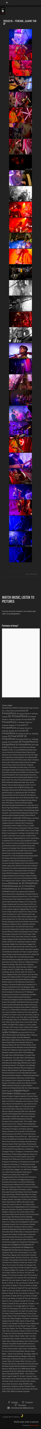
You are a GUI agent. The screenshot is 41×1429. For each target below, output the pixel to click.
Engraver (21, 891)
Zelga (20, 1384)
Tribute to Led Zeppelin (10, 1323)
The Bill (21, 1268)
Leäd (30, 1014)
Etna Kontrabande (18, 894)
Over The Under (26, 1121)
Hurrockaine (29, 949)
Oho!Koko (32, 1111)
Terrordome (6, 1262)
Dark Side (10, 850)
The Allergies (28, 1265)
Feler (35, 902)
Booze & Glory (26, 805)
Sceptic (31, 1202)
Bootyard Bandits (15, 805)
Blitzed (34, 800)
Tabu (34, 1252)
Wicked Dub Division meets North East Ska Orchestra (20, 1364)
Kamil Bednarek (7, 979)
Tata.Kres (19, 1257)
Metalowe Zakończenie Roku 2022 (23, 1050)
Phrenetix (28, 1139)
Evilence (35, 894)
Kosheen (21, 999)
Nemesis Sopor (32, 1096)
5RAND (15, 708)
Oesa (27, 1111)
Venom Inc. (31, 1343)
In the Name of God (16, 962)
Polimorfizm (29, 1151)
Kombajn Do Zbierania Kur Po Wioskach (20, 992)
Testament (16, 1262)
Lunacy (34, 1030)
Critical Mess (34, 838)
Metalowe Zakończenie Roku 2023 (14, 1052)
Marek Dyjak (6, 1042)
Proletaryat (24, 1164)
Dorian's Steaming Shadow (18, 870)
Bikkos (33, 792)
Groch (31, 932)
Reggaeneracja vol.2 (26, 1179)
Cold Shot (11, 836)
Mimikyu (11, 1068)
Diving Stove (27, 865)
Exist (3, 896)
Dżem (19, 878)
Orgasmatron (6, 1119)
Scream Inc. (18, 1204)
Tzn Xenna (35, 1331)
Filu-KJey (16, 907)
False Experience (19, 899)
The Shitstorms (32, 1308)
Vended (19, 1343)
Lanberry (13, 1012)
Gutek (34, 934)
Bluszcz (12, 803)
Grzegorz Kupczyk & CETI (14, 934)
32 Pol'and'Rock (23, 744)
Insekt (31, 959)
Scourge (11, 1204)
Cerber (4, 828)
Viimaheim (21, 1346)
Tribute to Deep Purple (27, 1321)
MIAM (23, 1063)
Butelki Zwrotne (25, 815)
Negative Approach (20, 1096)
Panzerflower (6, 1129)
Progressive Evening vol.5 (11, 1162)
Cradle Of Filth (31, 836)
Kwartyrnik (16, 1007)
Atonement (32, 775)
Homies (4, 947)
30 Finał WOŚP (13, 742)
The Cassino (20, 1270)
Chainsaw (14, 828)
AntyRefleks (13, 767)
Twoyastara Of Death (30, 1328)
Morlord (26, 1075)
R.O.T (27, 1174)
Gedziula (9, 919)
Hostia (27, 947)
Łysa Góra (21, 1032)
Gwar (17, 936)
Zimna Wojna (6, 1389)
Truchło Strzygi (20, 1326)
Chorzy (26, 830)
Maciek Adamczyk (13, 1035)
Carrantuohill (6, 825)
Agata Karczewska (12, 757)
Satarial (34, 1199)
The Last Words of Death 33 (18, 1301)
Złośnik (35, 1389)
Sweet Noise (6, 1242)
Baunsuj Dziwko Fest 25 (27, 785)
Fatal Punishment (12, 902)
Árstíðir (23, 772)
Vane (26, 1341)
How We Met (10, 949)
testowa (30, 1262)
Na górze (10, 1091)
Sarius (29, 1199)
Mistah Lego (18, 1070)
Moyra (33, 1078)
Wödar (28, 1369)
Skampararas (13, 1219)
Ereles (4, 894)
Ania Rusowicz (7, 765)
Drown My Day (20, 876)
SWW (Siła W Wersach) (22, 1250)
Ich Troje (23, 952)
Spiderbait (5, 1229)
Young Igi (28, 1376)
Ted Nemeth (23, 1260)
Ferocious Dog (21, 904)
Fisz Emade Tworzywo (27, 907)
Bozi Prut (35, 805)
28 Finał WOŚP (20, 731)
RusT (35, 1197)
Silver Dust (29, 1214)
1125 (20, 747)
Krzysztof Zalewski (12, 1005)
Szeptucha (5, 1252)
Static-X (22, 1232)
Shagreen (5, 1212)
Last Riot (5, 1014)
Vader (34, 1339)
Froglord (20, 912)
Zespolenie (15, 1386)
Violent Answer (13, 1348)
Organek (32, 1116)
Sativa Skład (6, 1202)
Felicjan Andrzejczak (9, 904)
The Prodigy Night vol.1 (21, 1306)
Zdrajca (33, 1381)
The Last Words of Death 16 (26, 1283)
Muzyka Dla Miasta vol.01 (26, 1080)
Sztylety (25, 1252)
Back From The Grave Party (12, 780)
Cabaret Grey (6, 820)
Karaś (28, 982)
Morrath (31, 1075)
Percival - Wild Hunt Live (30, 1136)
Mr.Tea (4, 1080)
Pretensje (5, 1159)
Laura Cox (20, 1014)
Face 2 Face (28, 896)
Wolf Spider (29, 1371)
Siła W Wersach (20, 1214)
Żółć (8, 1391)
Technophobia (14, 1260)
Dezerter (11, 863)
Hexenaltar (5, 944)
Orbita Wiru (16, 1116)
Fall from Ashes (7, 899)
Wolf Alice (13, 1371)
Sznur (16, 1252)
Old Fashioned (24, 1114)
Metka (15, 1063)
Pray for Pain (30, 1156)
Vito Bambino (32, 1348)
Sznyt (20, 1252)
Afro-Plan (27, 755)
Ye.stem (22, 1376)
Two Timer (18, 1328)
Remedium (5, 1182)
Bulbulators (25, 813)
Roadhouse (12, 1187)
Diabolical (18, 863)
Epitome (32, 891)
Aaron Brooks (30, 747)
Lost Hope (5, 1027)
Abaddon (5, 750)
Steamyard (28, 1232)
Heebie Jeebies (32, 939)
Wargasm (24, 1356)
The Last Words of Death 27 (26, 1293)
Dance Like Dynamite (19, 845)
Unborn (11, 1336)
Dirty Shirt (15, 865)
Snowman (25, 1224)
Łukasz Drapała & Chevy (23, 1030)
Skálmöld (5, 1219)
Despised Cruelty (8, 860)
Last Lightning (32, 1012)
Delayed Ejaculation (31, 856)
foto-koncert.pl (34, 1425)
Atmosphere (11, 775)
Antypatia (5, 767)
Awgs (8, 777)
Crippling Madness (19, 838)
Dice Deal (25, 863)
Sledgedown (25, 1222)
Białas (25, 790)
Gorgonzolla (14, 929)
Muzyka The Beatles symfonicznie (13, 1083)
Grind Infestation (23, 932)
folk (35, 909)
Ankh (14, 765)
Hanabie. (34, 936)
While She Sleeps (14, 1361)
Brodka (29, 808)
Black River (20, 798)
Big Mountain (20, 792)
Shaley (11, 1212)
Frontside (10, 914)
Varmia (35, 1341)
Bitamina (33, 795)
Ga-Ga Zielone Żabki (14, 916)
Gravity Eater (34, 929)
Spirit (24, 1229)
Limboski (31, 1019)
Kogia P (35, 989)
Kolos (4, 992)
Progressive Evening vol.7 (11, 1164)
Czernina (8, 843)
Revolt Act (28, 1184)
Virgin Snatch (22, 1348)
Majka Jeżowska (17, 1037)
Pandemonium (26, 1126)
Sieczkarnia (6, 1214)
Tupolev (12, 1328)
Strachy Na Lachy (21, 1237)
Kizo (19, 989)
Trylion (33, 1326)
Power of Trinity (15, 1156)
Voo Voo (5, 1351)
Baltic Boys (25, 782)
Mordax (12, 1075)
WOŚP (16, 1374)
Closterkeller (30, 833)
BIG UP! (27, 792)
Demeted (20, 858)
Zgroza (21, 1386)
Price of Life (25, 1159)
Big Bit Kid (5, 792)
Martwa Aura (15, 1042)
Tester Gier (24, 1262)
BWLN (33, 815)
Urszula (29, 1338)
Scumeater (26, 1204)
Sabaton (10, 1199)
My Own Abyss (27, 1088)
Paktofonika (31, 1124)
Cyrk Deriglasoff (25, 840)
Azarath (13, 777)
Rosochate (13, 1192)
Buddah (18, 813)
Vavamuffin (12, 1343)
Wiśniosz (5, 1369)
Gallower (29, 916)
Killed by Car (13, 989)
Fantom (27, 899)
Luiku (31, 1027)
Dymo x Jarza (12, 878)
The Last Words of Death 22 (14, 1288)
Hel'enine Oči (12, 942)
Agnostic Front (23, 757)
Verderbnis (5, 1346)
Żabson (8, 1379)
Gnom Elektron (24, 921)
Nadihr (4, 1091)
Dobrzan (34, 865)
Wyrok (4, 1376)
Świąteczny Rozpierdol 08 (12, 1247)
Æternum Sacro (7, 755)
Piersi (8, 1141)
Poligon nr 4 (21, 1151)
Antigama (30, 765)
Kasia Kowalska (26, 984)
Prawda (23, 1156)
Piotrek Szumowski (8, 1146)
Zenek (25, 1384)
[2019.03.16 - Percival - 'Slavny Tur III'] (20, 36)
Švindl (34, 1239)
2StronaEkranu (7, 708)
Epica (27, 891)
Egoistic (8, 880)
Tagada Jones (15, 1255)
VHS (11, 1346)
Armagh (13, 772)
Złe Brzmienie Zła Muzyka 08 (21, 1389)
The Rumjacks (13, 1308)
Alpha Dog (18, 762)
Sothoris (10, 1227)
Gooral (31, 926)
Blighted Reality (26, 800)
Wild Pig (17, 1366)
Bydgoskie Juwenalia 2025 (14, 818)
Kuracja (34, 1005)
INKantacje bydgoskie (15, 959)
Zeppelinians (6, 1386)
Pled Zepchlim (7, 1149)
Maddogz (22, 1035)
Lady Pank (31, 1010)
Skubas (27, 1219)
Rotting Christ (22, 1192)
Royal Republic (32, 1192)
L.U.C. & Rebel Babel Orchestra (16, 1010)
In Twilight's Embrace (30, 962)
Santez (24, 1199)
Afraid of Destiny (18, 755)
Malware (18, 1040)
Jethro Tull (24, 972)
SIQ (12, 1217)
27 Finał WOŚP (20, 725)
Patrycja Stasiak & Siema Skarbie (13, 1131)
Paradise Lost (16, 1129)
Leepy (34, 1014)
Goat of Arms (33, 921)
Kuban (21, 1005)
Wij (3, 1366)
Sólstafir (32, 1224)
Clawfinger (21, 833)
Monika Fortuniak (16, 1073)
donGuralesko (22, 868)
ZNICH (4, 1391)
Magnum (9, 1037)
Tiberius (10, 1316)
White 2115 (24, 1361)
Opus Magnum (7, 1116)
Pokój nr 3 (12, 1152)
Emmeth (11, 891)
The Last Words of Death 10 (19, 1280)
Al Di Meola (19, 760)
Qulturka (14, 1174)
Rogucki (16, 1189)
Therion (32, 1306)
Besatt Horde (13, 790)
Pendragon (10, 1136)
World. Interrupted (8, 1374)
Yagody (9, 1376)
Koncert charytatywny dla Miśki (25, 994)
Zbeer (28, 1381)
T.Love (30, 1252)
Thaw (4, 1265)
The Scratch (22, 1308)
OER (23, 1111)
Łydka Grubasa (9, 1032)
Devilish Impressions (21, 860)
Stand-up (36, 1229)
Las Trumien (12, 1014)
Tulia (3, 1328)
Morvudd (8, 1078)
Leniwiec (13, 1017)
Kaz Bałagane (25, 987)
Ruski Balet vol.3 (15, 1197)
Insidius (36, 959)
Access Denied (7, 752)
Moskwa (14, 1078)
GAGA (23, 916)
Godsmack (13, 924)
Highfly (12, 944)
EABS (35, 878)
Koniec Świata (7, 997)
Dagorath (35, 843)
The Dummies (33, 1275)
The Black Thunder (30, 1268)
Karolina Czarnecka (9, 984)
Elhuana (5, 883)
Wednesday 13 (7, 1359)
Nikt (10, 1101)
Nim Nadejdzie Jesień (19, 1101)
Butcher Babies (14, 815)
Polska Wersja (17, 1154)
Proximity (32, 1164)
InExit (32, 957)
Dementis (13, 858)
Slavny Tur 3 (34, 574)
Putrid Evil (12, 1172)
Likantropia (9, 1019)
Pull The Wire (21, 1167)
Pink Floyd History (20, 1144)
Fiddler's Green (7, 907)
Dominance (6, 868)
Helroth (33, 942)
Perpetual (21, 1139)
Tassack (12, 1257)
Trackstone (25, 1318)
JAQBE (17, 969)
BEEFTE (23, 787)
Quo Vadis (21, 1174)
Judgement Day (11, 974)
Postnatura (5, 1156)
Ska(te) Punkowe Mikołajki (23, 1217)
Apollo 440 (14, 770)
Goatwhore (5, 924)
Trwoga (28, 1326)
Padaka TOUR (22, 1124)
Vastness (5, 1343)
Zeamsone (14, 1384)
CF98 (9, 828)
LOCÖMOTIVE (12, 1025)
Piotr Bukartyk (31, 1144)
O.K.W (26, 1109)
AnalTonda (26, 762)
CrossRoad (6, 840)
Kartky (18, 984)
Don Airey (13, 868)
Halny (22, 936)
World (35, 1371)
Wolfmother (21, 1371)
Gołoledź (32, 924)
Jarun (22, 969)
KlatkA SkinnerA (26, 989)
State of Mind (14, 1232)
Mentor (14, 1047)
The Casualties (30, 1270)
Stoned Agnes (23, 1234)
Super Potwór (27, 1239)
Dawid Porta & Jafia (8, 853)
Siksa (12, 1214)
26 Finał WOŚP (26, 719)
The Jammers (18, 1278)
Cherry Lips (12, 830)
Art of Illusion (30, 772)
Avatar (4, 777)
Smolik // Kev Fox (16, 1224)
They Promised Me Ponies (19, 1313)
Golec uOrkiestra (23, 924)
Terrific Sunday (33, 1260)
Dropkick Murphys (8, 876)
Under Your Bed (30, 1336)
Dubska (4, 878)
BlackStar (27, 798)
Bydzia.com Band (33, 818)
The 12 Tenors (11, 1265)
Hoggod (29, 944)
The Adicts (19, 1265)
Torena (4, 1318)
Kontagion (13, 1000)
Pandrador (34, 1126)
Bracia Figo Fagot (8, 808)
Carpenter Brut (19, 823)
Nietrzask (35, 1099)
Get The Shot (16, 919)
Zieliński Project (29, 1386)
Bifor (34, 790)
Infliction (5, 959)
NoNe (29, 1104)
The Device (20, 1272)
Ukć (9, 1333)
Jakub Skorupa (21, 967)
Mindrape (17, 1068)
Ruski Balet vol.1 (26, 1194)
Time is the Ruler (32, 1316)
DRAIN (8, 873)
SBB (18, 1202)
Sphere (30, 1227)
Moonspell (32, 1073)
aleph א (29, 760)
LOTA (11, 1027)
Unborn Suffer (19, 1336)
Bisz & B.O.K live (15, 795)
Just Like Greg (32, 974)
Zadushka (19, 1379)
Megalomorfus (7, 1047)
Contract (23, 836)
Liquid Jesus (19, 1022)
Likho (15, 1019)
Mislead (10, 1070)
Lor (25, 1025)
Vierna (15, 1346)
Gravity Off (5, 932)
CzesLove (28, 843)
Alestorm (36, 760)
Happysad (10, 939)
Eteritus (9, 894)
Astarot (4, 775)
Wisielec (34, 1366)
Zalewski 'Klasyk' (8, 1381)
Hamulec (27, 936)
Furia (29, 914)
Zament (16, 1381)
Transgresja (34, 1318)
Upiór (12, 1338)
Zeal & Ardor (6, 1384)
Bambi (32, 782)
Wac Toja (23, 1354)
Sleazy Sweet (15, 1222)
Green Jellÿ (13, 932)
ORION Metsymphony (18, 1119)
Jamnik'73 (11, 969)
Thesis (4, 1311)
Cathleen (20, 825)
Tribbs (17, 1321)
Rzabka (4, 1199)
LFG (3, 1019)
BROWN (35, 808)
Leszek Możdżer (32, 1017)
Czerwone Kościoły (18, 843)
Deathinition (28, 853)
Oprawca (32, 1114)
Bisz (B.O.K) (25, 795)
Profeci (31, 1159)
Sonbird (4, 1227)
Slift (31, 1222)
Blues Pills (5, 803)
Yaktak (14, 1376)
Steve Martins (13, 1234)
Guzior (13, 936)
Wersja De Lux (24, 1359)
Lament (7, 1012)
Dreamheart (24, 873)
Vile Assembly (30, 1346)
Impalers (10, 954)
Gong (4, 926)
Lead (26, 1014)
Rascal (33, 1177)
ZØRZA (13, 1391)
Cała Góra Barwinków (18, 820)
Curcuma (17, 840)
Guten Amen (6, 936)
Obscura (5, 1111)
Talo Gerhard (25, 1255)
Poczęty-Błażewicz (18, 1149)
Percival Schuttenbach (9, 1139)
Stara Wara (6, 1232)
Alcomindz (10, 760)
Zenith (30, 1384)
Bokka (30, 803)
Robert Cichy (21, 1187)
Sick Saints (21, 1212)
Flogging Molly (24, 909)
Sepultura (12, 1209)
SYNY (33, 1250)
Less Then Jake (21, 1017)
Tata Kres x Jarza (28, 1257)
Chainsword (22, 828)
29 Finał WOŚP (16, 736)
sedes (33, 1204)
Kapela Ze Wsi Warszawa (16, 982)
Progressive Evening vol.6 (30, 1162)
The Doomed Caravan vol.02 (18, 1275)
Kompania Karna (7, 994)
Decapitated (20, 856)
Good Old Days (23, 926)
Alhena (4, 762)
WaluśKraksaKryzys (14, 1356)
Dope (35, 868)
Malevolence (6, 1040)
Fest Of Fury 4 (31, 904)
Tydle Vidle (6, 1331)
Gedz (4, 919)
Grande (27, 929)
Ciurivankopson (11, 833)
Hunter (22, 949)
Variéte (30, 1341)
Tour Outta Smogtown (14, 1318)
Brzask (12, 813)
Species (25, 1227)
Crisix (28, 838)
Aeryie (33, 752)
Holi (34, 944)
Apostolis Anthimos (25, 770)
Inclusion (26, 957)
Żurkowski (19, 1391)
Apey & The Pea (29, 767)
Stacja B (29, 1229)
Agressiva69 (33, 757)
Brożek (4, 810)
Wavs (30, 1356)
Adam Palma (26, 752)
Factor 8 (35, 896)
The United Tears (31, 1311)
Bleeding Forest (15, 800)
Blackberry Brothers (8, 798)
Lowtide (26, 1027)
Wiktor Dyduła (9, 1366)
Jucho (4, 974)
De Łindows (6, 858)
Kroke (36, 1002)
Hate (16, 939)
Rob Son (29, 1187)
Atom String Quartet (22, 775)
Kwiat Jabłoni (25, 1007)
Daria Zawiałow (22, 848)
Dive (20, 865)
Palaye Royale (7, 1126)
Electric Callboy (21, 880)
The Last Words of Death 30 (14, 1298)
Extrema (14, 896)
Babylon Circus (33, 777)
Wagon (29, 1354)
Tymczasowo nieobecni (18, 1331)
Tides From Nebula (19, 1316)
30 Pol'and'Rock (27, 741)
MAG (3, 1037)
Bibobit (30, 790)
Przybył (4, 1167)
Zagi (24, 1379)
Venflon (24, 1343)
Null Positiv (11, 1109)
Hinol (17, 944)
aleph (25, 760)
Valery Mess (6, 1341)
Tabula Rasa (6, 1255)
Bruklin (21, 810)
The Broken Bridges (9, 1270)
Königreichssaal (17, 997)
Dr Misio (31, 873)
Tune (7, 1328)
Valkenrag (14, 1341)
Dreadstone (15, 873)
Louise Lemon (18, 1027)
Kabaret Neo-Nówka (9, 977)
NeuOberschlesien (12, 1099)
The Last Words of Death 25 (19, 1291)
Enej (16, 891)
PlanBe (17, 1146)
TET (35, 1262)
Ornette (16, 1121)
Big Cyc (12, 793)
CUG (12, 840)
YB (18, 1376)
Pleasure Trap (33, 1146)
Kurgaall (5, 1007)
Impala (4, 954)
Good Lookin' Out (12, 926)
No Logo (24, 1104)
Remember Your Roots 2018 (19, 1182)
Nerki (4, 1099)
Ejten (13, 880)
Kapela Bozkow (24, 979)
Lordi (28, 1025)
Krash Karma (29, 1002)
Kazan (18, 987)
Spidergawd (13, 1229)
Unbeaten (5, 1336)
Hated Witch (22, 939)
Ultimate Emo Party (30, 1333)
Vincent (4, 1348)
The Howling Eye (8, 1278)
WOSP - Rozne (24, 1374)
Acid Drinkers (17, 752)
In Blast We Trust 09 (15, 957)
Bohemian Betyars (21, 803)
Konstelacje (6, 999)
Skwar (32, 1219)
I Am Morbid (6, 952)
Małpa (13, 1040)
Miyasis (24, 1070)
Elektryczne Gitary (33, 880)
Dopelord (5, 870)
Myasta (13, 1088)
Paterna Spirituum (27, 1129)
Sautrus (13, 1202)
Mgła (19, 1063)
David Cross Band (30, 850)
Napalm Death (31, 1094)
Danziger (13, 848)
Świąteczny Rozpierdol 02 (20, 1242)
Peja (25, 1134)
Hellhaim (28, 942)
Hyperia (36, 949)
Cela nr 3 (26, 825)
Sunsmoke (18, 1239)
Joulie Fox (31, 972)
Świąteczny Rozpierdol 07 (23, 1245)
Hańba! (4, 939)
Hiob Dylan (23, 944)
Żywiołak (26, 1391)
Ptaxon (14, 1167)
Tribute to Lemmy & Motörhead (28, 1323)
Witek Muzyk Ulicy (15, 1369)
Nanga (23, 1094)
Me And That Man (20, 1045)
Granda (21, 929)
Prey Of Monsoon (15, 1159)
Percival (28, 574)
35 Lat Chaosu (13, 747)
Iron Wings (10, 964)
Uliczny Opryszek (17, 1333)
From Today (28, 912)
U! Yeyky (5, 1333)
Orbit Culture (24, 1116)
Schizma (5, 1204)
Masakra (23, 1042)
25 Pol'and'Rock (18, 716)
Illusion (35, 952)
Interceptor (5, 962)
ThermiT (5, 1308)
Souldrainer (18, 1227)
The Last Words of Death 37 (26, 1303)
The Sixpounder (12, 1311)
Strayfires (30, 1237)
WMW (23, 1369)
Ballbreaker (17, 782)
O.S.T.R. (31, 1109)
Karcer (32, 982)
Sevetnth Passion (29, 1209)
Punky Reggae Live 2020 (18, 1169)
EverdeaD (28, 894)
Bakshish (10, 782)
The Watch (5, 1313)
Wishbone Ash (25, 1366)
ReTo (22, 1184)
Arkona (7, 772)
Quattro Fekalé (22, 1172)
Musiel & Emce (12, 1080)
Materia (11, 1045)
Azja (17, 777)
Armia (18, 772)
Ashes (37, 772)
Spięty (20, 1229)
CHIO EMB (20, 830)
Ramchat (28, 1177)
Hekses (4, 942)
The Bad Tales (13, 1268)
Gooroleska (6, 929)
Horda (14, 947)
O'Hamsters (19, 1109)
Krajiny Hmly (6, 1002)
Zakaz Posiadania (32, 1379)
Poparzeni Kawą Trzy (29, 1154)
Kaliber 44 (19, 977)
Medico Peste (31, 1045)
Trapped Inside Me (8, 1321)
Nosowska (26, 1106)
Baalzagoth (23, 777)
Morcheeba (6, 1075)
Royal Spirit (6, 1194)
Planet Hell (24, 1146)
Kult (30, 1005)
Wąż (33, 1356)
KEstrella (5, 989)
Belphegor (5, 790)
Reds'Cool (15, 1179)
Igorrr (31, 952)
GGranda (30, 919)
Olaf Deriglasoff (13, 1114)
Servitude (19, 1209)
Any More (20, 767)
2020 (24, 747)
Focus (31, 909)
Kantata (15, 979)
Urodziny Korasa (20, 1339)
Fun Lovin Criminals (20, 914)
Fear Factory (28, 902)
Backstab (26, 780)
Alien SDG (11, 762)
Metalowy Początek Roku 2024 (17, 1058)
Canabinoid (31, 820)
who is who (32, 1361)
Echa (4, 880)
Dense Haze (28, 858)
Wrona (32, 1374)
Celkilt (32, 825)
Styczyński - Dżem (8, 1239)
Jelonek (17, 972)
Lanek (19, 1012)
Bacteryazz (33, 780)
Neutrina (22, 1099)
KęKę (33, 987)
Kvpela (10, 1007)
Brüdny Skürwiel (12, 810)
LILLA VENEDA (22, 1019)
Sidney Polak (29, 1212)
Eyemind (21, 896)
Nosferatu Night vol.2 (14, 1106)
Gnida (16, 921)
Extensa (8, 896)
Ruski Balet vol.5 (27, 1197)
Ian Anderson (14, 952)
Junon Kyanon (22, 974)
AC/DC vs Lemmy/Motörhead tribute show (22, 750)
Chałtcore (30, 828)
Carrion (13, 825)
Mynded (19, 1088)
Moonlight (25, 1073)
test (11, 1262)
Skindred (21, 1219)
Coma (17, 836)
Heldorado (20, 942)
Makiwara (27, 1037)
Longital (21, 1025)
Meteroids (9, 1063)
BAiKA (4, 782)
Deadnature (20, 853)
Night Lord (5, 1101)
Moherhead (6, 1073)
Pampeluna (16, 1126)
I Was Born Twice (21, 964)
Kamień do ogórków (30, 977)
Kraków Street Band (18, 1002)
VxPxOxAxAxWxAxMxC (16, 1351)
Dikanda (32, 863)
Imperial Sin (26, 954)
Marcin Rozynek (27, 1040)
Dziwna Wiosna (27, 878)
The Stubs (21, 1311)
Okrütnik (5, 1114)
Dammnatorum (7, 845)
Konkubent (27, 997)
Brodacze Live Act (20, 808)
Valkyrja (21, 1341)
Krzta (4, 1005)
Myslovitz (36, 1088)
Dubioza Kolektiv (31, 876)
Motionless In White (23, 1078)
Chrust (31, 830)
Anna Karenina (21, 765)
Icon (27, 952)
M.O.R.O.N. (29, 1032)
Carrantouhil (29, 823)
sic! (15, 1212)
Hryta (17, 949)
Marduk (35, 1040)
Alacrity (4, 760)
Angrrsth (33, 762)
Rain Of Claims (19, 1177)
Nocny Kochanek (13, 1104)
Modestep (31, 1070)
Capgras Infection (8, 823)
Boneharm (5, 805)
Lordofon (33, 1025)
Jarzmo (11, 972)
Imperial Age (17, 954)
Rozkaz (12, 1194)
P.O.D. (14, 1124)
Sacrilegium (18, 1199)
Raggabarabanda (8, 1177)
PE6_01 (21, 1134)
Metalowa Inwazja (23, 1047)
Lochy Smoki (28, 1022)
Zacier (13, 1379)
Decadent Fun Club (8, 856)
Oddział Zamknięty (14, 1111)
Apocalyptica (6, 770)
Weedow (16, 1359)
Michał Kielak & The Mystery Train (17, 1065)
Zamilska (23, 1381)
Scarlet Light (24, 1202)
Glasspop (11, 921)
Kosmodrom (28, 999)
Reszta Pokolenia (14, 1184)
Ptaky (9, 1167)
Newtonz (28, 1099)
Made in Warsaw (31, 1035)
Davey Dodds (19, 850)
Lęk (8, 1017)
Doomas (30, 868)
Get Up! (24, 919)
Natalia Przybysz (7, 1096)
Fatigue (21, 902)
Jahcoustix (11, 967)
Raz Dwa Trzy (7, 1179)
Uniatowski (6, 1338)
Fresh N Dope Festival (9, 912)
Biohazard (5, 795)
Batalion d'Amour (8, 785)
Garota (35, 916)
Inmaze (26, 959)
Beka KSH (29, 787)
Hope (9, 947)
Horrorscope (20, 947)
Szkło (11, 1252)
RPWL (18, 1194)
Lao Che (24, 1012)
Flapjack (15, 909)
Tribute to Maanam (8, 1326)
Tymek (28, 1331)
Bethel (21, 790)
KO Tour (36, 1000)
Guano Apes (27, 934)
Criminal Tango (7, 838)
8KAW (23, 711)
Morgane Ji (19, 1075)
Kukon (26, 1005)
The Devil (28, 1272)
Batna (16, 785)
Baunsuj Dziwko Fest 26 (10, 787)
